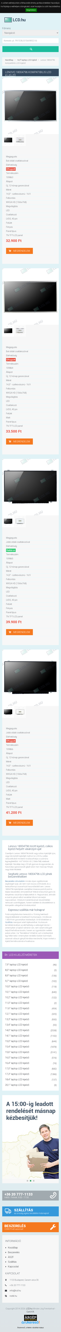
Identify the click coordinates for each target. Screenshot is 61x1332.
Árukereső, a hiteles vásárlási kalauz (30, 1327)
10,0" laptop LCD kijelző (31, 986)
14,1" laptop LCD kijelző (31, 1035)
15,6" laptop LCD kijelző (31, 1052)
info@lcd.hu (15, 1290)
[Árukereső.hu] (30, 1323)
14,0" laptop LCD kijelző (27, 60)
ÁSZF (10, 1257)
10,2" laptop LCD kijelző (31, 997)
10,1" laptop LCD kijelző (31, 992)
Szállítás (9, 922)
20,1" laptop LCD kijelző (31, 1085)
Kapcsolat (13, 1266)
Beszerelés (13, 1252)
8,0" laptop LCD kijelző (31, 970)
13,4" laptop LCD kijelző (31, 1024)
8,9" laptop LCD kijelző (31, 975)
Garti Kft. (30, 1312)
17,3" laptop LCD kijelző (31, 1074)
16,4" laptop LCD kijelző (31, 1063)
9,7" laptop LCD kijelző (31, 981)
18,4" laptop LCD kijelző (31, 1079)
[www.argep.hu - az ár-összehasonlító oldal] (30, 1317)
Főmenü (6, 28)
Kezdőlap (9, 60)
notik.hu (13, 1296)
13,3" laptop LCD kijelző (31, 1019)
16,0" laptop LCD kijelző (31, 1057)
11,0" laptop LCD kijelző (31, 1002)
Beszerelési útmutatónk (15, 881)
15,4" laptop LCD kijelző (31, 1046)
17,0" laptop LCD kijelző (31, 1068)
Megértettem (31, 10)
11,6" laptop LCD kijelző (31, 1008)
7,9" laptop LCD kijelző (31, 964)
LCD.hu (29, 1308)
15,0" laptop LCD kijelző (31, 1041)
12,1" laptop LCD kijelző (31, 1013)
